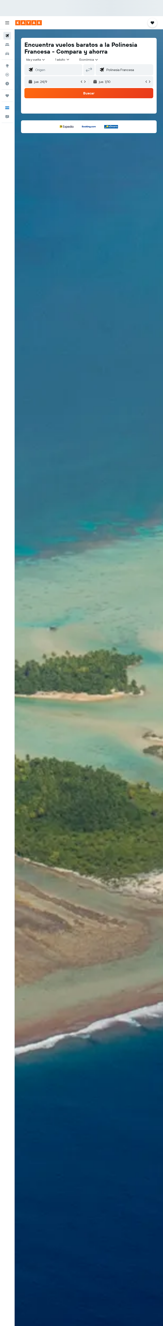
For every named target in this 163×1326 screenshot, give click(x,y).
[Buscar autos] (7, 53)
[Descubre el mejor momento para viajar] (7, 83)
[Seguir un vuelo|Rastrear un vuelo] (7, 74)
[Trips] (7, 95)
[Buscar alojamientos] (7, 44)
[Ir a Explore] (7, 65)
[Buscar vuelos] (7, 35)
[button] (7, 22)
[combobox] (89, 59)
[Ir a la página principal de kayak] (28, 22)
